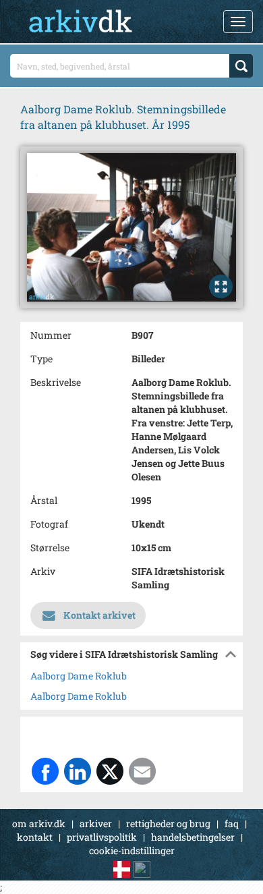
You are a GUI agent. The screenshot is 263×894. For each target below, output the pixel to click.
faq (232, 823)
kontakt (35, 837)
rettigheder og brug (168, 823)
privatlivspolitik (102, 837)
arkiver (96, 823)
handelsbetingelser (193, 837)
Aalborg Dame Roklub (78, 675)
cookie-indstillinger (132, 850)
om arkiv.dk (38, 823)
